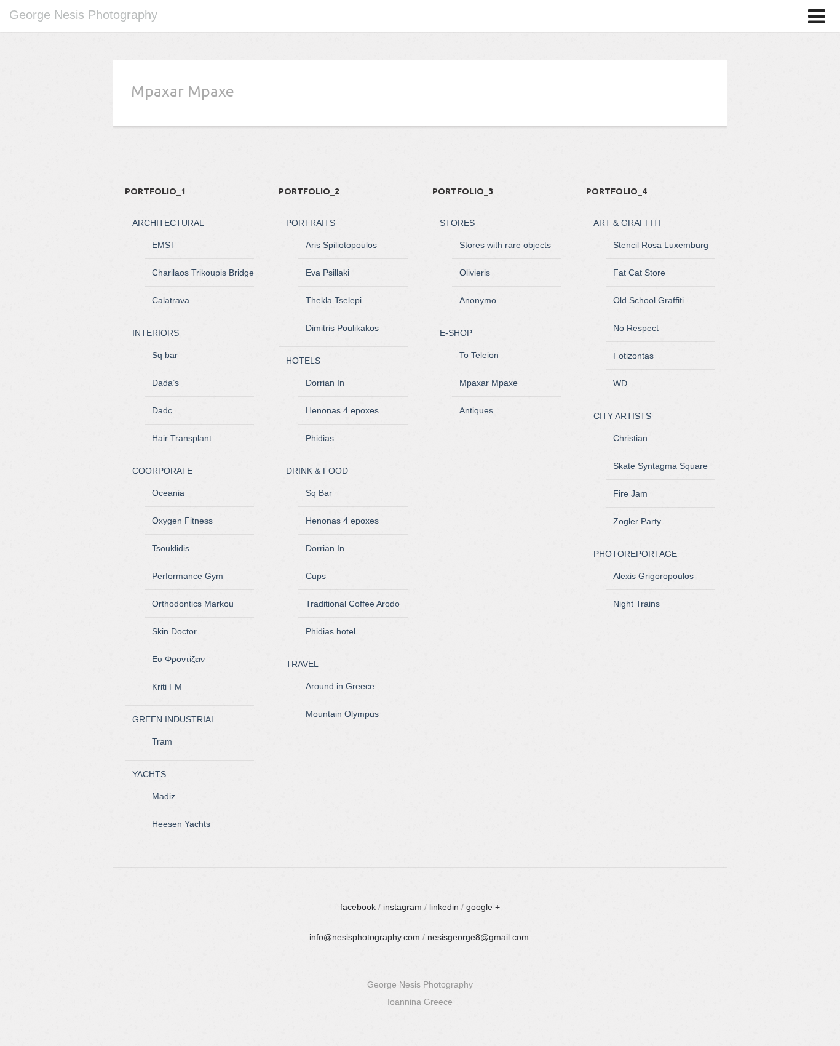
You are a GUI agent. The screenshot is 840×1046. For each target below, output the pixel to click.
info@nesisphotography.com (364, 937)
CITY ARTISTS (622, 416)
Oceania (168, 493)
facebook (358, 907)
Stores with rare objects (505, 245)
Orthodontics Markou (193, 604)
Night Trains (636, 604)
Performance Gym (187, 576)
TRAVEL (302, 664)
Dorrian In (325, 383)
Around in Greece (340, 686)
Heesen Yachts (181, 824)
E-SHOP (456, 333)
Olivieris (474, 272)
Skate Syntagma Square (660, 466)
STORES (457, 223)
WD (620, 383)
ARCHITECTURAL (168, 223)
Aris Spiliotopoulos (341, 245)
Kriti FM (167, 687)
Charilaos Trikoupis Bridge (203, 272)
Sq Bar (319, 493)
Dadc (162, 410)
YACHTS (149, 774)
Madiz (163, 796)
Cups (316, 576)
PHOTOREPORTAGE (635, 554)
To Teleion (479, 355)
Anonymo (477, 300)
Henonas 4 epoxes (342, 410)
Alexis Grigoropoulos (653, 576)
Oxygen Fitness (182, 520)
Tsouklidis (170, 548)
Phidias (320, 438)
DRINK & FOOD (317, 471)
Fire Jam (630, 493)
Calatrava (170, 300)
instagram (402, 907)
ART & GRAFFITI (627, 223)
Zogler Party (637, 521)
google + (483, 907)
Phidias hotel (330, 631)
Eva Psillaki (327, 272)
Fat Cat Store (639, 272)
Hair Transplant (182, 438)
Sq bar (165, 355)
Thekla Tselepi (334, 300)
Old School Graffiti (648, 300)
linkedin (444, 907)
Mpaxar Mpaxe (488, 383)
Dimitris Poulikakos (342, 328)
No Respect (636, 328)
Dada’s (165, 383)
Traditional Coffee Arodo (353, 604)
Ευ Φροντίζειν (178, 659)
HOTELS (303, 360)
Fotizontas (633, 356)
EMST (164, 245)
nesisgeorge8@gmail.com (478, 937)
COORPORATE (162, 471)
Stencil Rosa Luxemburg (660, 245)
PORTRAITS (310, 223)
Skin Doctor (174, 631)
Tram (162, 741)
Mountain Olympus (342, 714)
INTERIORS (155, 333)
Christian (630, 438)
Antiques (476, 410)
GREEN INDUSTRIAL (174, 719)
